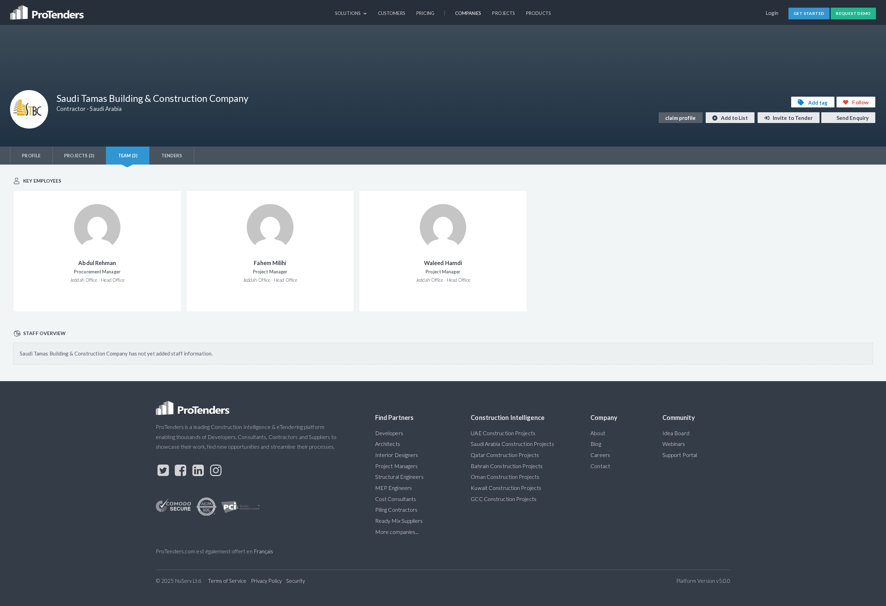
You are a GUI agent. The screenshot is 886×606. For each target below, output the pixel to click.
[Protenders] (47, 9)
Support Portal (679, 455)
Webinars (673, 444)
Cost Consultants (395, 499)
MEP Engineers (393, 488)
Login (772, 13)
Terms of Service (227, 581)
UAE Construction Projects (503, 433)
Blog (595, 444)
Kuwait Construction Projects (506, 488)
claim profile (680, 118)
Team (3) (128, 155)
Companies (468, 13)
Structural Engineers (399, 477)
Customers (391, 13)
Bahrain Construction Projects (507, 466)
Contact (600, 466)
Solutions (348, 13)
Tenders (171, 155)
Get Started (809, 13)
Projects (503, 13)
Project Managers (396, 466)
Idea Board (675, 433)
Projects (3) (79, 155)
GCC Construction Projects (503, 499)
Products (538, 13)
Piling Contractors (396, 510)
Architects (387, 444)
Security (295, 581)
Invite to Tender (792, 118)
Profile (31, 155)
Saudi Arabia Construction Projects (512, 444)
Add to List (734, 118)
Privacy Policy (266, 581)
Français (263, 551)
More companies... (397, 532)
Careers (600, 455)
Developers (389, 433)
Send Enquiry (852, 118)
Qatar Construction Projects (505, 455)
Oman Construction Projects (505, 477)
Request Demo (853, 13)
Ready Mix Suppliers (399, 521)
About (597, 433)
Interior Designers (396, 455)
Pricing (425, 13)
